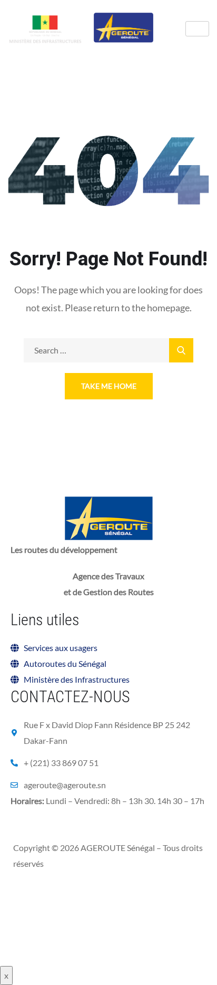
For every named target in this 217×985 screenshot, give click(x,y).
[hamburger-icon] (197, 28)
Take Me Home (108, 385)
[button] (59, 829)
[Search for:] (108, 350)
